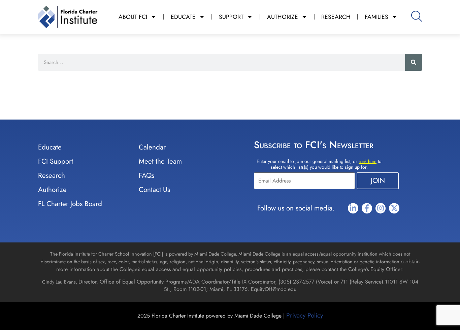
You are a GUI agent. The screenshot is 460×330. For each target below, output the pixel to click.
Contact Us (154, 190)
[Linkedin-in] (353, 208)
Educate (50, 147)
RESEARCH (336, 16)
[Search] (413, 62)
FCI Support (55, 161)
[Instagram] (380, 208)
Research (51, 175)
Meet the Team (160, 161)
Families (376, 16)
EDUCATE (183, 16)
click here (367, 161)
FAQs (146, 175)
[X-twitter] (394, 208)
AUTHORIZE (282, 16)
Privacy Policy (304, 315)
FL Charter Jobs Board (70, 204)
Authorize (52, 190)
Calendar (152, 147)
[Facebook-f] (367, 208)
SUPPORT (231, 16)
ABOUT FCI (133, 16)
